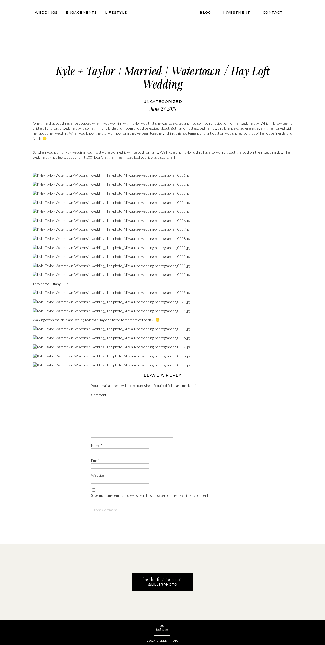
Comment (100, 395)
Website (97, 475)
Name (96, 445)
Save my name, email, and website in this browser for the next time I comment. (150, 495)
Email (96, 460)
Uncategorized (162, 101)
